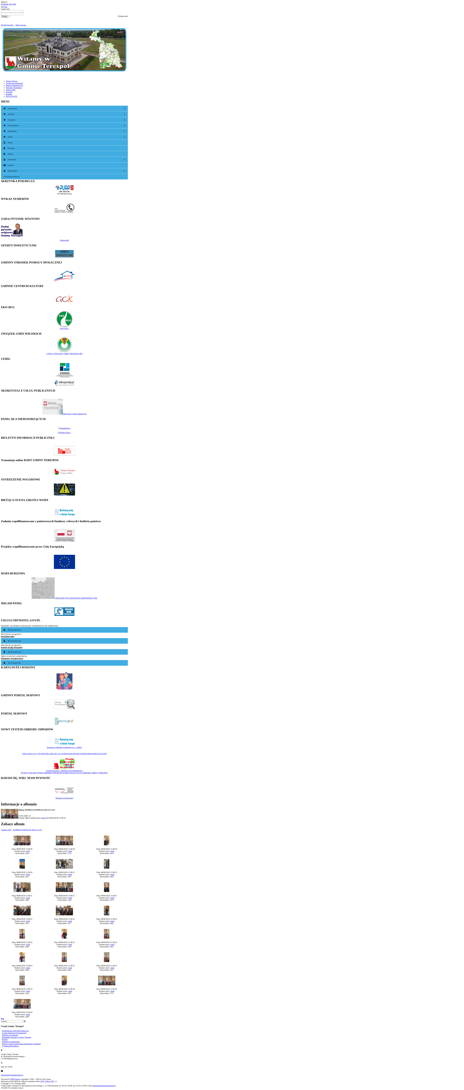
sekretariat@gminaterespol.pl (12, 1075)
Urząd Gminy (66, 108)
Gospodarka (66, 131)
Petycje (10, 154)
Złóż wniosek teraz (14, 630)
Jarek (43, 818)
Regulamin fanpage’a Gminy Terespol (16, 1037)
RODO (5, 1039)
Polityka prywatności (10, 1035)
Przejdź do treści (7, 25)
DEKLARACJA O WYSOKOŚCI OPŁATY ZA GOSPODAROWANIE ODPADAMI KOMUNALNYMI (64, 754)
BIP (14, 4)
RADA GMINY (66, 171)
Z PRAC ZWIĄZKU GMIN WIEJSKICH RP (64, 354)
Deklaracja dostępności (64, 798)
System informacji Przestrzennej (14, 1033)
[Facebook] (1, 1019)
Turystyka (66, 120)
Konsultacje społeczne (11, 177)
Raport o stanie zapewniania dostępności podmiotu (21, 1044)
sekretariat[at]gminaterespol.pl (104, 1086)
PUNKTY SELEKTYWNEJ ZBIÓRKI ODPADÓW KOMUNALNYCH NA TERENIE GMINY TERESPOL (64, 773)
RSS (10, 4)
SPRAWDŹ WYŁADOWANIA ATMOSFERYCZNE (76, 598)
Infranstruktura (66, 125)
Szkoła (66, 137)
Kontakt (11, 165)
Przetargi (11, 148)
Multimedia (66, 159)
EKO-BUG (64, 329)
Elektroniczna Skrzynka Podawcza (15, 1031)
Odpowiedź (64, 240)
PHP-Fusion (15, 1079)
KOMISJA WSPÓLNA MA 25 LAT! (27, 830)
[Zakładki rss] (3, 1019)
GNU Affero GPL (47, 1081)
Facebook (4, 4)
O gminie (66, 114)
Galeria (10, 142)
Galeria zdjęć (6, 830)
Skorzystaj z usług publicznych (75, 414)
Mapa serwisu (20, 25)
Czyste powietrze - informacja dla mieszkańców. (64, 771)
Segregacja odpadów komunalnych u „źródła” (64, 747)
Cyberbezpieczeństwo (10, 1046)
